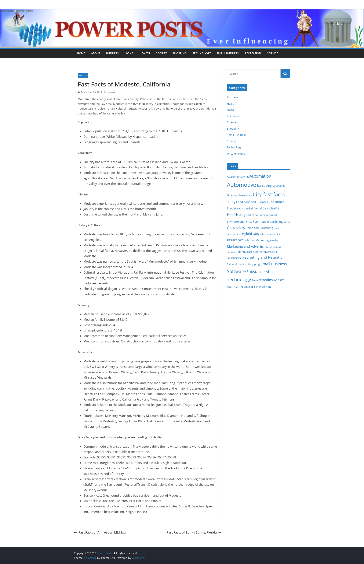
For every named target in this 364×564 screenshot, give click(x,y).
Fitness (248, 221)
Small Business (228, 53)
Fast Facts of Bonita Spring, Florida (192, 532)
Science (272, 53)
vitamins (266, 280)
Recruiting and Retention (263, 257)
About (95, 53)
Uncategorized (236, 153)
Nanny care (245, 252)
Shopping (180, 53)
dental (248, 208)
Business (112, 53)
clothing (231, 202)
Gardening (276, 221)
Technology (202, 53)
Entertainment (268, 215)
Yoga (268, 286)
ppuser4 (111, 92)
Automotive (241, 184)
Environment (235, 221)
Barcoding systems (271, 185)
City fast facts (269, 194)
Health (145, 53)
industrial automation (270, 234)
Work (262, 286)
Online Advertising (265, 252)
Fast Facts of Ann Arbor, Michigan (102, 532)
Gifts (287, 221)
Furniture (261, 221)
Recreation (253, 53)
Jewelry (273, 240)
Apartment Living (238, 176)
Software (236, 271)
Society (161, 53)
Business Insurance (239, 195)
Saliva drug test (237, 264)
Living (129, 53)
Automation (260, 176)
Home (81, 53)
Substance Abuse (261, 271)
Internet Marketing (257, 240)
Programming (234, 257)
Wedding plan (251, 286)
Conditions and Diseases (252, 202)
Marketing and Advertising (248, 246)
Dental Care (260, 208)
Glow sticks (236, 227)
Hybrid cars (250, 233)
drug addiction (248, 215)
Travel (255, 280)
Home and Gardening (259, 228)
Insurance (235, 239)
